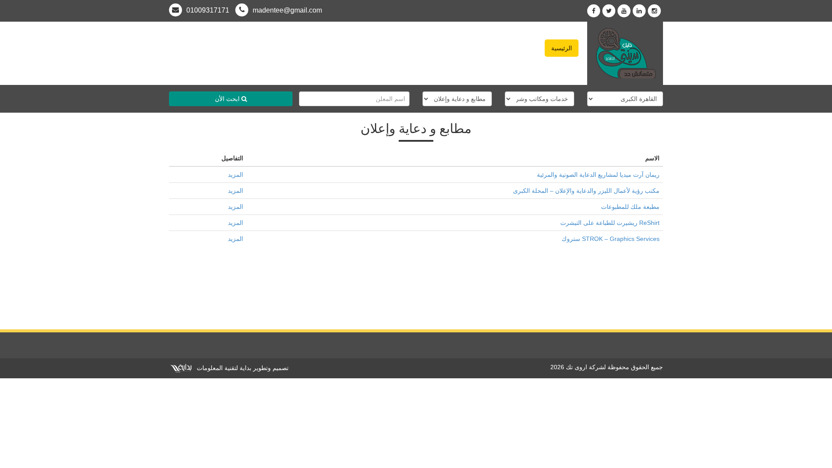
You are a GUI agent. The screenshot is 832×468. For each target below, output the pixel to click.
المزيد (235, 174)
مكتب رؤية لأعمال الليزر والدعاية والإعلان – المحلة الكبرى (586, 190)
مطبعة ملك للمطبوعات (630, 206)
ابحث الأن (228, 98)
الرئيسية (561, 48)
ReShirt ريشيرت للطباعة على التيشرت (610, 222)
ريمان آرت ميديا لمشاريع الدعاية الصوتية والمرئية (598, 174)
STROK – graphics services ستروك (611, 238)
